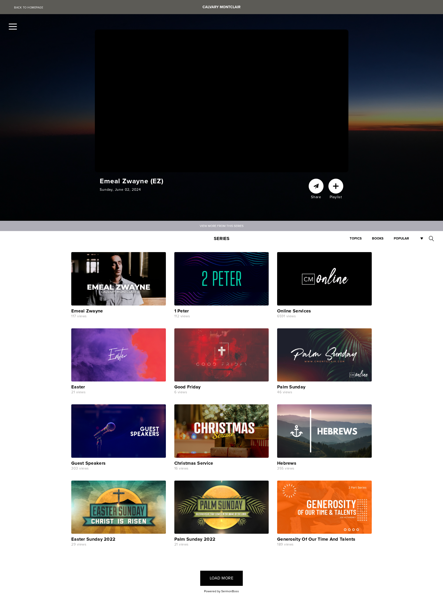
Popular (401, 238)
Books (378, 238)
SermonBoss (230, 591)
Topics (356, 238)
